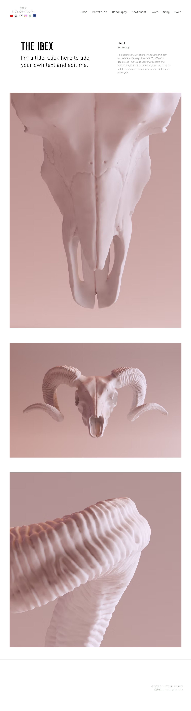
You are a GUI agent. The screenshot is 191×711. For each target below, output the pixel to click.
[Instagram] (25, 15)
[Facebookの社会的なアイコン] (34, 15)
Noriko (17, 11)
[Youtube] (11, 15)
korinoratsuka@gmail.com (140, 693)
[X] (16, 15)
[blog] (30, 15)
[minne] (20, 15)
